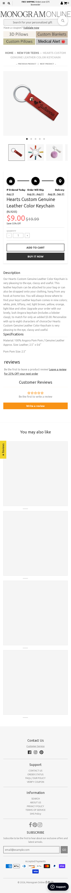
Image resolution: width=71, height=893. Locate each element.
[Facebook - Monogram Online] (30, 752)
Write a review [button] (35, 406)
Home (9, 53)
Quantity (11, 230)
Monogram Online (35, 882)
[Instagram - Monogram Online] (35, 752)
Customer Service (35, 746)
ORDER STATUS (35, 774)
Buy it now (35, 256)
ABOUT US (35, 802)
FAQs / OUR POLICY (35, 778)
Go (64, 849)
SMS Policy (35, 813)
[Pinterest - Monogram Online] (41, 752)
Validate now (31, 27)
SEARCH (35, 798)
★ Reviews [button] (3, 449)
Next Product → (48, 63)
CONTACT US (35, 770)
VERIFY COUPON (35, 782)
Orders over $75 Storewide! (35, 3)
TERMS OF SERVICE (35, 810)
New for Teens (28, 53)
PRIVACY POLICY (35, 806)
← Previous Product (26, 63)
